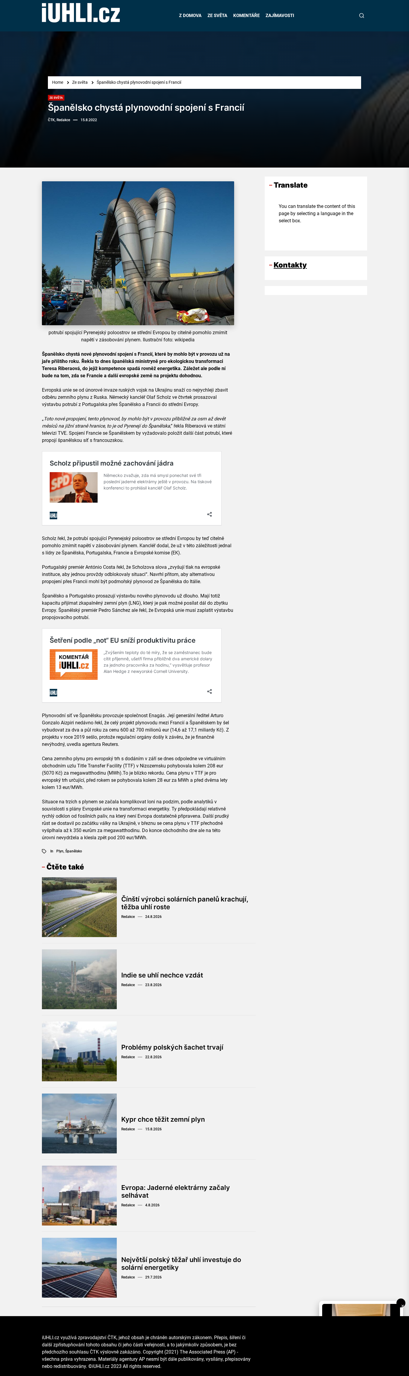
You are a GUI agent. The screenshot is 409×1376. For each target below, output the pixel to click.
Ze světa (56, 97)
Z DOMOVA (190, 15)
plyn (59, 851)
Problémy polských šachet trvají (172, 1047)
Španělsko (73, 851)
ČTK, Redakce (59, 120)
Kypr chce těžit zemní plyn (163, 1119)
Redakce (128, 917)
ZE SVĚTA (217, 15)
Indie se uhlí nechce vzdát (162, 975)
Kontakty (290, 264)
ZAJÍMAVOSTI (280, 15)
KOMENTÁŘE (246, 15)
